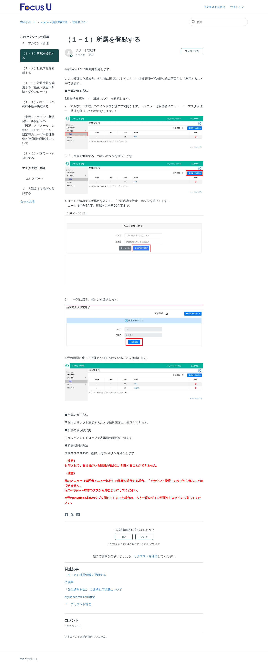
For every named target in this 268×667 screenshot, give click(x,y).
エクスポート (33, 178)
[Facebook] (66, 514)
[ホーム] (35, 7)
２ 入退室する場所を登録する (38, 191)
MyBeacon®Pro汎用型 (80, 597)
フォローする (192, 51)
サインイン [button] (237, 6)
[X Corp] (72, 514)
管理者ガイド (80, 22)
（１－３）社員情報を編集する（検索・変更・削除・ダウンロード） (38, 87)
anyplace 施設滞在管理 (54, 22)
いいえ (144, 536)
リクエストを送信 (214, 6)
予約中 (69, 582)
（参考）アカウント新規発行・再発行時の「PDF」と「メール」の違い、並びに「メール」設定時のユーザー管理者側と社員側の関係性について (38, 130)
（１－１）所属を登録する (38, 56)
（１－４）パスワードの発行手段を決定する (38, 104)
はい (123, 536)
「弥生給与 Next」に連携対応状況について (93, 589)
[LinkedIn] (78, 514)
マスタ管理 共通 (34, 168)
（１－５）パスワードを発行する (38, 156)
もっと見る (27, 201)
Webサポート (28, 22)
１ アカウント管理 (35, 43)
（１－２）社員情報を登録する (38, 70)
